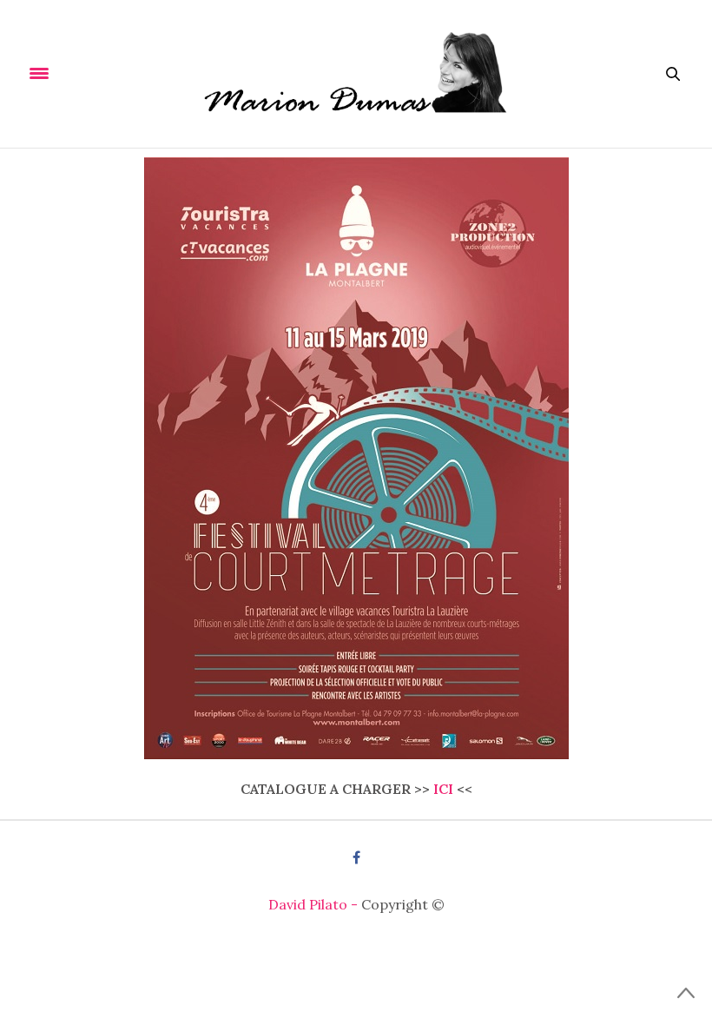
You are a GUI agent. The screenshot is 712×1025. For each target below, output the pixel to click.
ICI (443, 788)
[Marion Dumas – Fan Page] (356, 74)
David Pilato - (314, 904)
